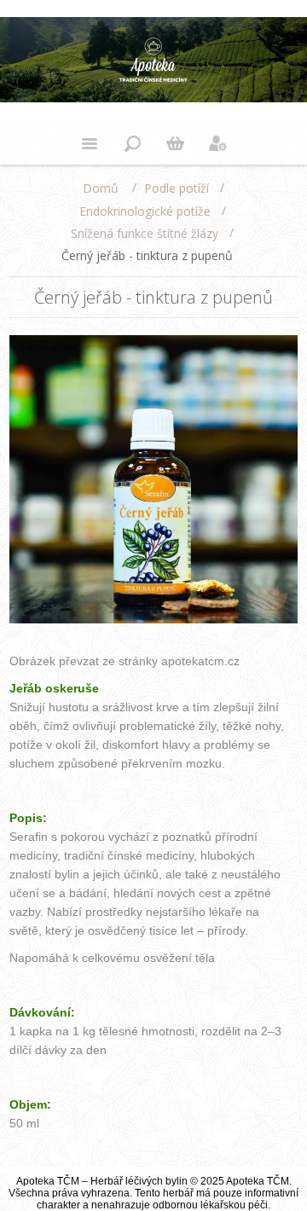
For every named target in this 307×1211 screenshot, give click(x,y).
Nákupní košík (175, 143)
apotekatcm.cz (200, 661)
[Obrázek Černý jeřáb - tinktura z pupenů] (153, 620)
